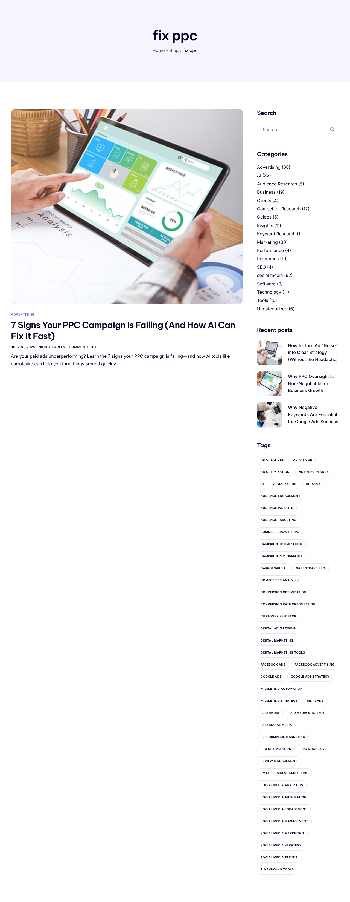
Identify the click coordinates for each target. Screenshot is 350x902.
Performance (270, 250)
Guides (264, 217)
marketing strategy (279, 701)
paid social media (276, 725)
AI (259, 175)
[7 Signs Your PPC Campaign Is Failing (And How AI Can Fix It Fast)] (127, 206)
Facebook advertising (315, 664)
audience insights (277, 508)
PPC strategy (313, 749)
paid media (270, 713)
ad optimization (275, 472)
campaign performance (282, 556)
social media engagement (284, 809)
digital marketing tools (283, 652)
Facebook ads (273, 664)
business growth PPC (280, 532)
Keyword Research (276, 233)
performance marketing (283, 737)
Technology (269, 292)
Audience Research (277, 184)
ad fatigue (302, 460)
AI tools (313, 484)
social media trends (279, 857)
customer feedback (278, 616)
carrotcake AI (274, 568)
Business (266, 192)
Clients (264, 200)
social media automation (284, 797)
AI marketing (285, 484)
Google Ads (271, 676)
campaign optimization (281, 544)
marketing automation (282, 689)
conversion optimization (283, 592)
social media (270, 275)
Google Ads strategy (310, 676)
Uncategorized (272, 308)
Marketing (267, 242)
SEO (261, 267)
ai (262, 484)
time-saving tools (277, 869)
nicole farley (52, 347)
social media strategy (281, 845)
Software (266, 284)
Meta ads (315, 701)
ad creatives (272, 460)
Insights (265, 225)
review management (279, 761)
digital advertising (278, 628)
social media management (284, 821)
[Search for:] (298, 129)
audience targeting (278, 520)
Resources (268, 258)
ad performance (314, 472)
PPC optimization (276, 749)
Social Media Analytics (282, 785)
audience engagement (281, 496)
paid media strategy (306, 713)
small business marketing (284, 773)
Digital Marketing (277, 640)
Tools (262, 300)
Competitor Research (279, 208)
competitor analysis (280, 580)
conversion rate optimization (288, 604)
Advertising (23, 314)
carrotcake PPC (310, 568)
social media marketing (282, 833)
